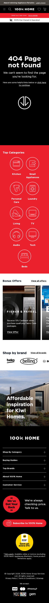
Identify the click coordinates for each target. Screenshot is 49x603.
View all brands (38, 353)
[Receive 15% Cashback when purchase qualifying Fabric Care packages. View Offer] (22, 312)
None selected (33, 15)
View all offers (38, 281)
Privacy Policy (11, 578)
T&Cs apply (9, 554)
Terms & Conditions (26, 578)
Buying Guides (10, 460)
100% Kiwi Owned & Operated (27, 20)
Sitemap (39, 578)
